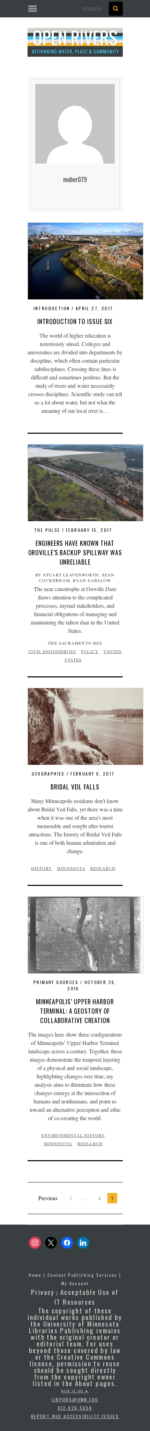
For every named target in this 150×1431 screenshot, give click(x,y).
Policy (90, 651)
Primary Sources (55, 982)
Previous (48, 1198)
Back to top (73, 1391)
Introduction (51, 308)
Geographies (48, 774)
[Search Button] (116, 9)
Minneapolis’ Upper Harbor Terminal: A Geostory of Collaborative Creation (75, 1011)
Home (35, 1275)
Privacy (43, 1292)
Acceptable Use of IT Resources (86, 1296)
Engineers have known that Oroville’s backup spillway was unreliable (75, 552)
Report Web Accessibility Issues (75, 1416)
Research (103, 868)
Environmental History (73, 1135)
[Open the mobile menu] (75, 8)
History (41, 868)
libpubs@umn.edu (75, 1399)
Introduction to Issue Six (75, 321)
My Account (75, 1283)
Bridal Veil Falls (75, 786)
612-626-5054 (75, 1408)
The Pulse (47, 530)
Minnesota (71, 868)
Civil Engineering (52, 651)
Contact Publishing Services (82, 1275)
